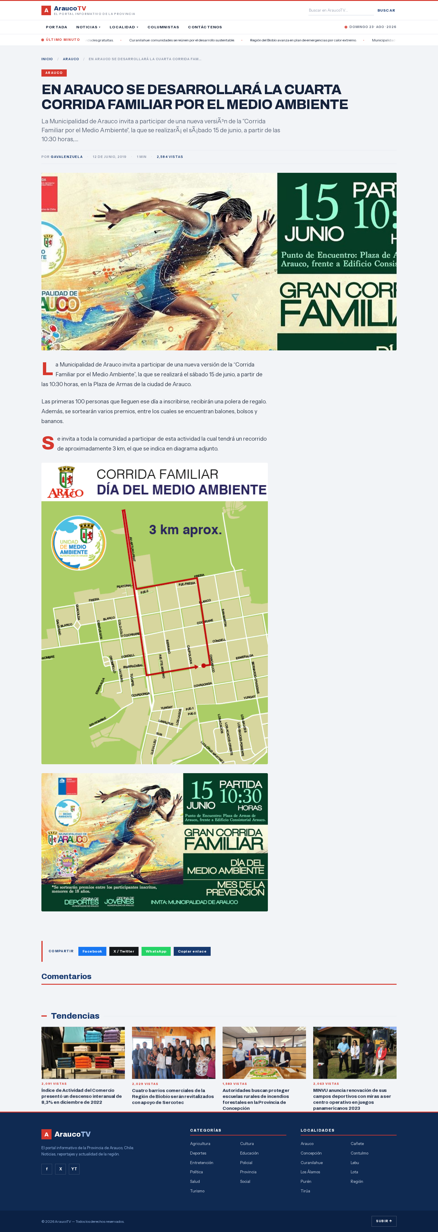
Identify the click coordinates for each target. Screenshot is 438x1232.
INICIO (47, 59)
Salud (195, 1181)
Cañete (357, 1143)
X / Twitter (124, 951)
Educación (249, 1153)
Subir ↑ (384, 1221)
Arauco (54, 73)
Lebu (355, 1162)
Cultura (247, 1143)
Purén (306, 1181)
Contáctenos (205, 27)
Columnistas (163, 27)
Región (357, 1181)
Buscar (386, 10)
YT (74, 1168)
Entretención (201, 1162)
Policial (246, 1162)
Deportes (198, 1153)
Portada (56, 27)
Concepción (311, 1153)
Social (245, 1181)
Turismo (197, 1191)
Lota (354, 1171)
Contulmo (359, 1153)
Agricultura (200, 1143)
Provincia (248, 1171)
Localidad (124, 27)
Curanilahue (312, 1162)
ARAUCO (71, 59)
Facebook (92, 951)
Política (196, 1171)
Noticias (88, 27)
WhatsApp (156, 951)
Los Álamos (310, 1171)
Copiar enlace (192, 951)
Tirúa (305, 1191)
